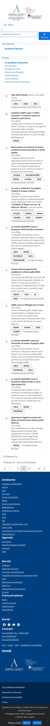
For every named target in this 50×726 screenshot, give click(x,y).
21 (19, 469)
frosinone (19, 260)
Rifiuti (4, 500)
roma (40, 213)
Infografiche (34, 107)
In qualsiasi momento (16, 62)
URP (4, 552)
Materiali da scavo (10, 569)
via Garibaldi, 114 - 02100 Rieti (15, 633)
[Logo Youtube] (13, 624)
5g (35, 294)
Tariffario (6, 565)
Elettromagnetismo (11, 504)
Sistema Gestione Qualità (13, 545)
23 (30, 469)
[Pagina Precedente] (4, 468)
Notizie (30, 182)
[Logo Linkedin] (18, 624)
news (16, 141)
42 (40, 469)
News (4, 599)
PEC (4, 645)
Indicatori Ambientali (12, 484)
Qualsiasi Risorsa (14, 48)
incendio (18, 256)
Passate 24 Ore (12, 69)
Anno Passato (12, 78)
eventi (39, 217)
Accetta (38, 722)
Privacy (5, 702)
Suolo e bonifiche (10, 497)
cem (26, 294)
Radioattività (8, 507)
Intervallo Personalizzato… (18, 82)
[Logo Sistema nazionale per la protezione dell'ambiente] (33, 13)
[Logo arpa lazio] (16, 13)
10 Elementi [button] (11, 457)
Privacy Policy (15, 722)
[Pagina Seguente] (44, 468)
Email (10, 645)
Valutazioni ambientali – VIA (15, 524)
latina (28, 179)
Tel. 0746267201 (9, 636)
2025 (15, 298)
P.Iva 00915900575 (10, 640)
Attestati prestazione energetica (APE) (20, 575)
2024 (30, 256)
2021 (35, 104)
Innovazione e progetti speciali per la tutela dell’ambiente (22, 532)
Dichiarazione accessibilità (12, 697)
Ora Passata (10, 66)
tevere (17, 217)
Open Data (7, 527)
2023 (39, 179)
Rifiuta (27, 722)
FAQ (4, 579)
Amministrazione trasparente (13, 687)
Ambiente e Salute (10, 511)
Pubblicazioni (8, 606)
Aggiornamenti (9, 603)
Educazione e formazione (14, 589)
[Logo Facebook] (4, 624)
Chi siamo (6, 542)
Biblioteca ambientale (12, 582)
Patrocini (6, 585)
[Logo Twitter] (9, 624)
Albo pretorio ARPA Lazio (12, 692)
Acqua (5, 487)
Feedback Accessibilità (31, 645)
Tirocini (5, 592)
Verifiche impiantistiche (13, 572)
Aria (4, 490)
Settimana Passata (14, 72)
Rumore (5, 494)
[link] (2, 30)
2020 (25, 104)
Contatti (5, 548)
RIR (3, 521)
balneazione (32, 175)
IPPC (4, 514)
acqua (16, 175)
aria (15, 104)
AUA (4, 517)
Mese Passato (12, 75)
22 (24, 469)
